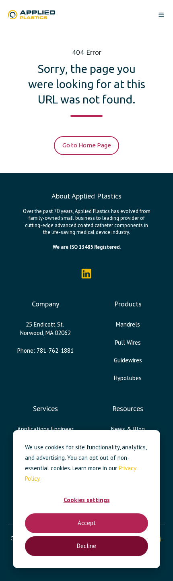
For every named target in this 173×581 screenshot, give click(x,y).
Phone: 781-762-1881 (45, 350)
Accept (87, 523)
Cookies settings (87, 500)
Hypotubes (128, 378)
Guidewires (128, 360)
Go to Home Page (86, 145)
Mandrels (128, 324)
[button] (161, 15)
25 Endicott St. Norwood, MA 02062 (45, 328)
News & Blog (128, 429)
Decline (86, 546)
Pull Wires (128, 342)
